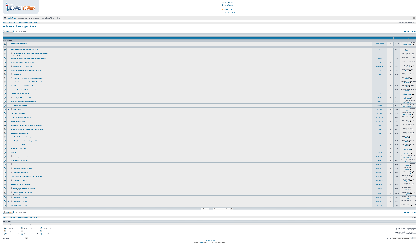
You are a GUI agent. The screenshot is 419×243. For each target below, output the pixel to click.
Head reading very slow (18, 121)
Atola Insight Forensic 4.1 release (23, 169)
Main (4, 23)
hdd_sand (379, 97)
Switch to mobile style (209, 240)
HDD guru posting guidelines (19, 43)
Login (224, 5)
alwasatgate (379, 145)
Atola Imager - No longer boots (20, 94)
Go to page (406, 31)
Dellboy (407, 74)
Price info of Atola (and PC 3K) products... (23, 86)
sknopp (407, 169)
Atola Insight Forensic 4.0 (20, 172)
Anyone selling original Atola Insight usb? (23, 90)
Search (231, 2)
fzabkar (407, 189)
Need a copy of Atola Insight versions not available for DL (28, 58)
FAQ (225, 2)
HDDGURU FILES (228, 9)
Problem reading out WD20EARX (21, 117)
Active (233, 12)
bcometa (407, 90)
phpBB (202, 242)
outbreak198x (379, 117)
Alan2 (379, 129)
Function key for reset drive (19, 205)
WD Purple (14, 152)
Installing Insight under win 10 (22, 98)
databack (379, 105)
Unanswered (228, 12)
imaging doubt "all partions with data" (24, 188)
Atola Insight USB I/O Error (19, 105)
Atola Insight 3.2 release (20, 201)
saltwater (407, 78)
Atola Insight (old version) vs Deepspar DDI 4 (25, 141)
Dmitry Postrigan (379, 43)
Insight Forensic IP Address (19, 160)
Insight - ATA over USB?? (18, 149)
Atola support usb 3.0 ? (18, 145)
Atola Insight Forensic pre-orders (21, 184)
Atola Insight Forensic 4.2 (20, 157)
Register (231, 5)
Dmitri (407, 165)
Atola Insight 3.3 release (20, 180)
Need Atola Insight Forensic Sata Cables (23, 101)
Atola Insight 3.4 (17, 165)
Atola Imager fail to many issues (23, 193)
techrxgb (407, 198)
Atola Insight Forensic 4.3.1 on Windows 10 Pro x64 (26, 125)
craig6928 (407, 177)
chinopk (407, 122)
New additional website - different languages (24, 50)
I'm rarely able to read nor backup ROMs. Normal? (26, 82)
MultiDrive (12, 18)
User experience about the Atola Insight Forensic (26, 70)
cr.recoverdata (407, 149)
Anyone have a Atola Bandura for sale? (23, 62)
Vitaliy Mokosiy (379, 54)
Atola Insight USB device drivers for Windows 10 (28, 78)
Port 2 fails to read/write (18, 113)
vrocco (379, 148)
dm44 (379, 62)
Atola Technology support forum (28, 23)
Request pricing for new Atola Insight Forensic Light (27, 129)
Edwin (379, 70)
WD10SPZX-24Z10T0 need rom (22, 66)
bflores (407, 86)
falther (379, 49)
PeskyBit (379, 78)
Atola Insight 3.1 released (20, 198)
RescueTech (379, 93)
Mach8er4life (379, 176)
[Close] (414, 18)
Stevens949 (379, 66)
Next (415, 31)
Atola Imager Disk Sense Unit (20, 133)
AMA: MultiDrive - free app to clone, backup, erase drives (30, 53)
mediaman (379, 188)
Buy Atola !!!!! (17, 74)
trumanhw (379, 58)
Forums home (12, 23)
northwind (407, 67)
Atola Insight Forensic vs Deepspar (22, 137)
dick (407, 110)
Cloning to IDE (17, 110)
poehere (407, 50)
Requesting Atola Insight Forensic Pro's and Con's (26, 176)
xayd (379, 74)
